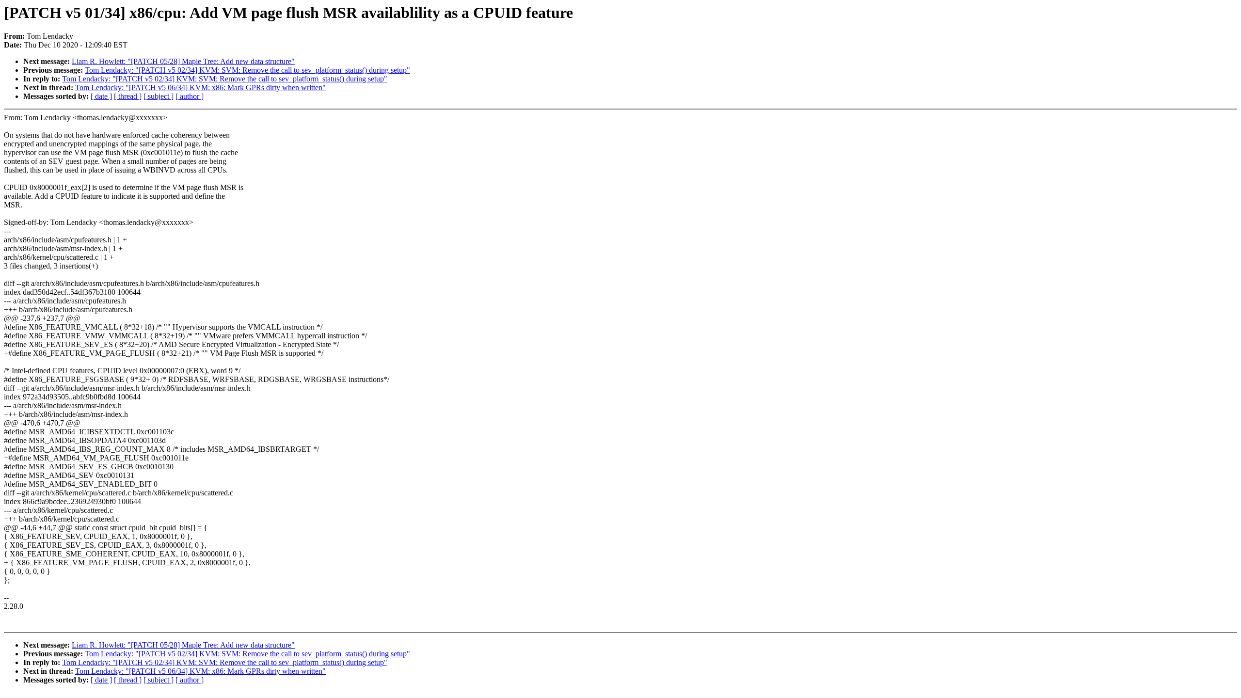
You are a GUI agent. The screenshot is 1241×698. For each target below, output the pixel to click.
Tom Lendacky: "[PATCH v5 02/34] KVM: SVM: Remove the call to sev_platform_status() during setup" (247, 70)
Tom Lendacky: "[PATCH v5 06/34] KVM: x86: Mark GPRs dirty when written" (200, 87)
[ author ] (189, 96)
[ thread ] (128, 96)
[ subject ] (158, 96)
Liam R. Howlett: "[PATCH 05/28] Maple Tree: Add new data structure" (183, 61)
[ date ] (101, 96)
